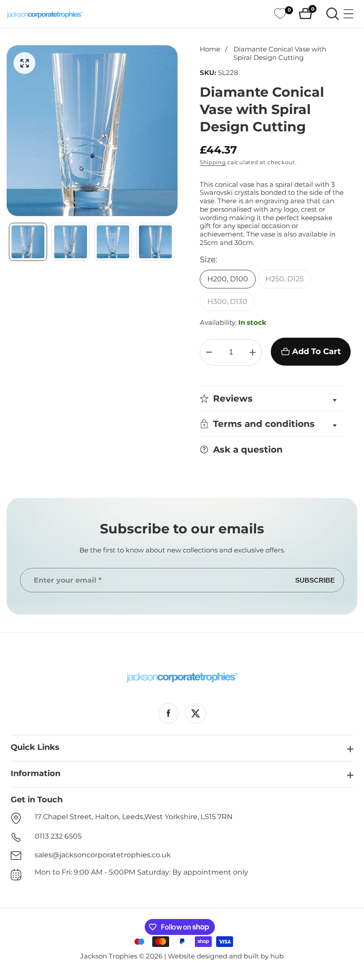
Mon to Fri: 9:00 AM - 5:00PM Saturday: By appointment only (141, 872)
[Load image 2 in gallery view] (70, 242)
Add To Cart (316, 351)
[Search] (332, 14)
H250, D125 (284, 279)
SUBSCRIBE (315, 580)
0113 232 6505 (58, 836)
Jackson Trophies (108, 956)
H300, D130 (227, 301)
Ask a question (248, 449)
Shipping (213, 162)
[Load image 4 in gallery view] (155, 242)
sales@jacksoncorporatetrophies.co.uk (103, 855)
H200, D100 (227, 279)
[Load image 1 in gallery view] (28, 242)
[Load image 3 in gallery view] (113, 242)
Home (210, 49)
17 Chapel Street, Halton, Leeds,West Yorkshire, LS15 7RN (134, 816)
